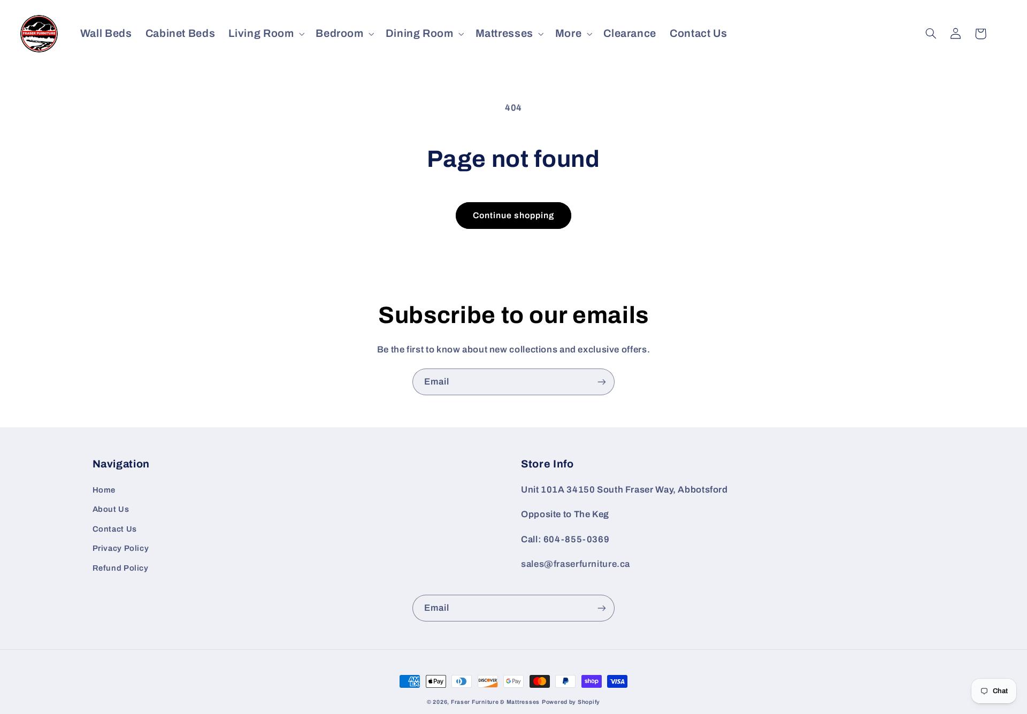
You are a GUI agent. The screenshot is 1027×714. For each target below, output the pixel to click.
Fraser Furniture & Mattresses (495, 702)
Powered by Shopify (571, 702)
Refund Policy (121, 568)
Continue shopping (514, 215)
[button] (265, 33)
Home (104, 490)
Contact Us (115, 529)
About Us (111, 509)
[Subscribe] (601, 381)
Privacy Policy (121, 548)
